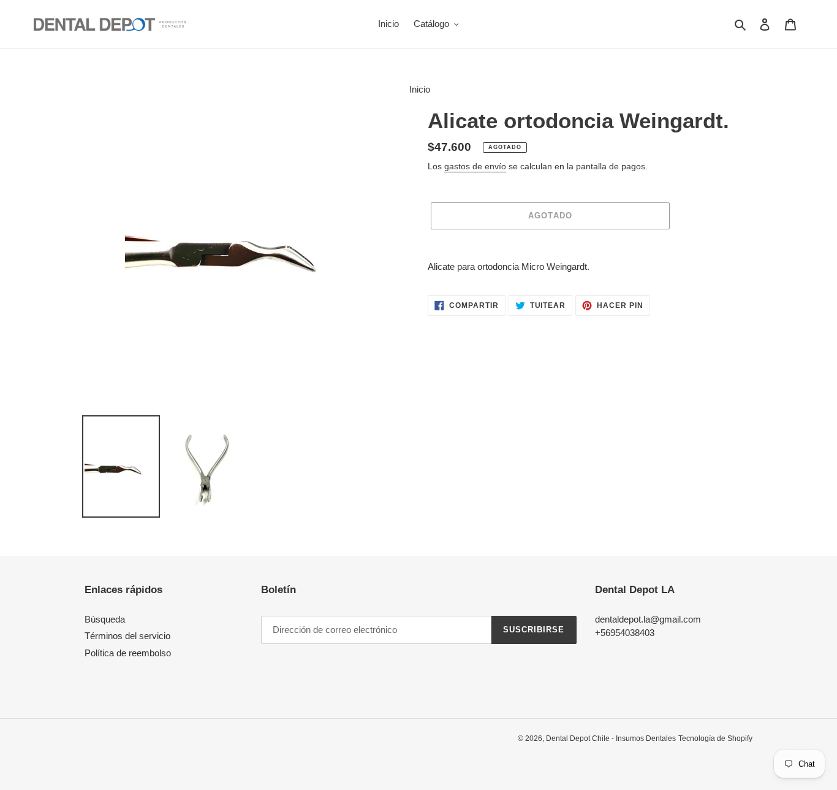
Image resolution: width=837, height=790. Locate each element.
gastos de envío (475, 166)
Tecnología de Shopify (715, 738)
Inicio (419, 89)
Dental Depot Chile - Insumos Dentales (611, 738)
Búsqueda (105, 619)
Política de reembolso (128, 653)
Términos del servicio (127, 636)
